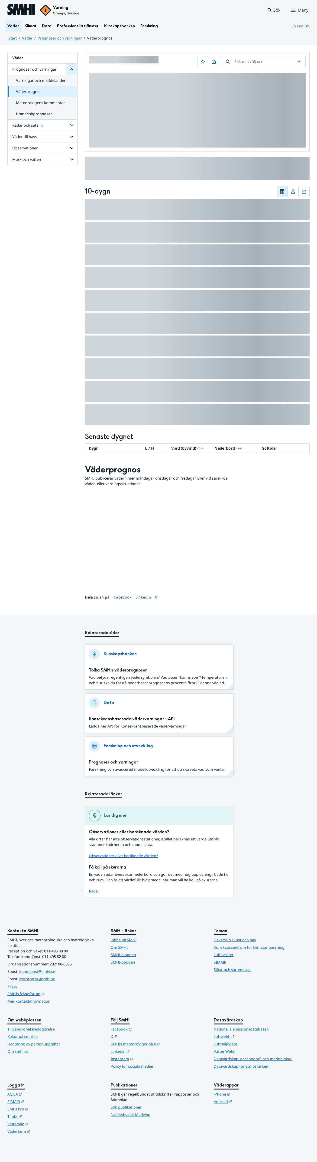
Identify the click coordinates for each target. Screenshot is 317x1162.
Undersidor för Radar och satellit (71, 125)
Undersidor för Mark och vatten (71, 159)
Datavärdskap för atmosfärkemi (242, 1066)
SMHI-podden (123, 962)
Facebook (123, 597)
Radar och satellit (27, 125)
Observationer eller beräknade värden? (123, 855)
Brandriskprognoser (34, 113)
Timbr (37, 1116)
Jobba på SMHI (123, 939)
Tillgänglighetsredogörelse (31, 1029)
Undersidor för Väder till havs (71, 136)
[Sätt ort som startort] (213, 61)
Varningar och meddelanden (41, 80)
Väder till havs (24, 136)
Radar (94, 891)
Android (246, 1101)
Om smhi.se (17, 1051)
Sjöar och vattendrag (232, 969)
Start (12, 38)
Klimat (30, 26)
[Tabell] (282, 191)
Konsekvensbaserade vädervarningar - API (132, 719)
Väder (13, 26)
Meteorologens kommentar (40, 102)
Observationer (25, 148)
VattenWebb (225, 1051)
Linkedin (143, 1051)
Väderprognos (29, 91)
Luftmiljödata (225, 1044)
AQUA (37, 1094)
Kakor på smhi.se (22, 1036)
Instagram (145, 1058)
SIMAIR (220, 962)
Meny (303, 10)
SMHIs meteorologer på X (158, 1044)
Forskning (149, 26)
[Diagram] (304, 191)
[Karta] (293, 191)
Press (12, 986)
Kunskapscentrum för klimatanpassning (249, 947)
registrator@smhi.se (37, 978)
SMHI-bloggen (123, 954)
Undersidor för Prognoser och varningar (71, 69)
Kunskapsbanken (119, 26)
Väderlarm (41, 1131)
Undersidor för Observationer (71, 148)
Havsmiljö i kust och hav (235, 939)
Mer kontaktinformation (28, 1001)
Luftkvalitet (223, 954)
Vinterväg (40, 1123)
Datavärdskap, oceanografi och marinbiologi (253, 1058)
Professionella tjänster (78, 26)
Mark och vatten (26, 159)
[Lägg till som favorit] (202, 61)
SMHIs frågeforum (48, 993)
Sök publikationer (126, 1107)
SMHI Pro (40, 1109)
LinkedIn (143, 597)
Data (47, 26)
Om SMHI (119, 947)
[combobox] (263, 61)
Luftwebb (247, 1036)
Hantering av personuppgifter (33, 1044)
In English (301, 26)
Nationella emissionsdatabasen (241, 1029)
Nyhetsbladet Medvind (130, 1114)
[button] (274, 10)
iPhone (245, 1094)
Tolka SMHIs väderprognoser (118, 670)
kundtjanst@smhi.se (37, 971)
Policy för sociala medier (132, 1066)
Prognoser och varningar (60, 38)
